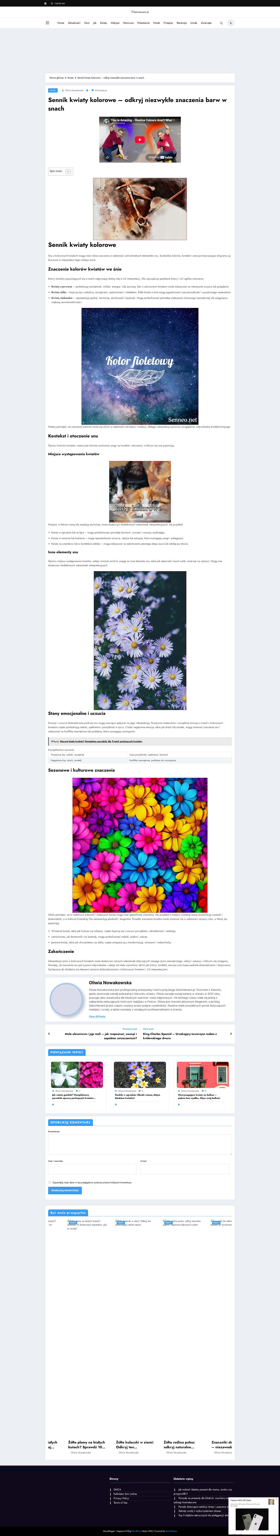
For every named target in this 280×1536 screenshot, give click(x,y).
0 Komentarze (101, 90)
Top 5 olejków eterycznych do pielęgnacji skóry (204, 1515)
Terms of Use (120, 1503)
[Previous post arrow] (49, 1034)
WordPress (136, 1531)
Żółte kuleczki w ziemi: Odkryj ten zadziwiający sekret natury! (68, 1445)
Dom (87, 23)
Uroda (193, 23)
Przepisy (168, 23)
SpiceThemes (171, 1531)
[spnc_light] (231, 23)
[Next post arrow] (231, 1034)
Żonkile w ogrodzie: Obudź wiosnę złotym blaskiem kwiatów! (137, 1096)
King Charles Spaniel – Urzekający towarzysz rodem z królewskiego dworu (180, 1036)
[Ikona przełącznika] (47, 23)
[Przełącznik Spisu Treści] (67, 171)
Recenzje (182, 23)
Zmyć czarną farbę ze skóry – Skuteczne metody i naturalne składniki (210, 1445)
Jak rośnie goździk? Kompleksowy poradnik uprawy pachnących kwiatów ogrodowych (73, 1096)
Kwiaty (103, 23)
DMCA (117, 1489)
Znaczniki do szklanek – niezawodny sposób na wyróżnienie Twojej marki (163, 1445)
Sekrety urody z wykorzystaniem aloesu (199, 1511)
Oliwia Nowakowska (74, 90)
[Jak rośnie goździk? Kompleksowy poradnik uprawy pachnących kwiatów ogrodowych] (77, 1074)
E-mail (143, 1161)
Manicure (128, 23)
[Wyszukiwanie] (221, 23)
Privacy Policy (121, 1498)
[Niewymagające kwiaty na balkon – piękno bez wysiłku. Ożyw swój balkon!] (203, 1074)
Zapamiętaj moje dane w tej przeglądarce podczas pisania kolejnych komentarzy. (92, 1182)
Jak (94, 23)
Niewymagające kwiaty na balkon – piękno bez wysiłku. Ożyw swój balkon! (199, 1096)
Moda (156, 23)
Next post (148, 1028)
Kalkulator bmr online (125, 1494)
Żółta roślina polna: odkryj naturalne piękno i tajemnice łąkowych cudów (112, 1445)
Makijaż (115, 23)
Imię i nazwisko (55, 1161)
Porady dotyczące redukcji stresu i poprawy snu (204, 1507)
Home (60, 23)
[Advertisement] (140, 50)
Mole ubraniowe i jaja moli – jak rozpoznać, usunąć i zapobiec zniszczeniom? (101, 1036)
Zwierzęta (206, 23)
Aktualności (74, 23)
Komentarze (54, 1131)
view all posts (97, 1016)
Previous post (130, 1028)
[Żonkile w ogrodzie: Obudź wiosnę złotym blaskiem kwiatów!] (140, 1074)
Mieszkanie (143, 23)
